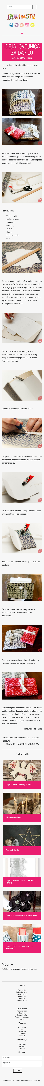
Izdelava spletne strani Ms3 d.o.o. (28, 1081)
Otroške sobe (22, 1009)
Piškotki (22, 1046)
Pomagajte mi (22, 1011)
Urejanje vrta (22, 1015)
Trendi (22, 1030)
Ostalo (22, 1019)
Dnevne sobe (22, 994)
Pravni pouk (22, 1044)
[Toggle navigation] (22, 33)
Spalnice (22, 1013)
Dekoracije (22, 990)
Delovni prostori (22, 992)
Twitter (16, 24)
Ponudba (22, 1048)
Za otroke (22, 1034)
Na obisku (22, 1028)
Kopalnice (22, 996)
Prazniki (29, 58)
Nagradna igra (22, 1000)
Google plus (33, 24)
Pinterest (22, 24)
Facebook (11, 24)
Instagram (27, 24)
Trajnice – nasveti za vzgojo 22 (22, 744)
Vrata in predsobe (22, 1017)
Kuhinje (22, 998)
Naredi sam (22, 1032)
